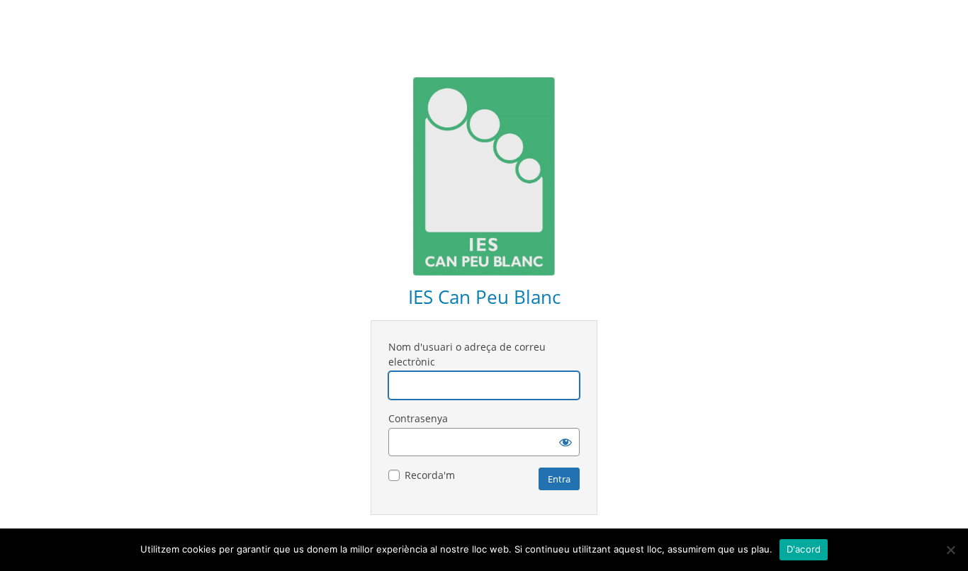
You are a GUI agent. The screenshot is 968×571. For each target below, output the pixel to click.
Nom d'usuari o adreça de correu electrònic (467, 354)
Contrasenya (418, 418)
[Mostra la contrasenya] (565, 442)
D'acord (804, 549)
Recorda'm (430, 475)
